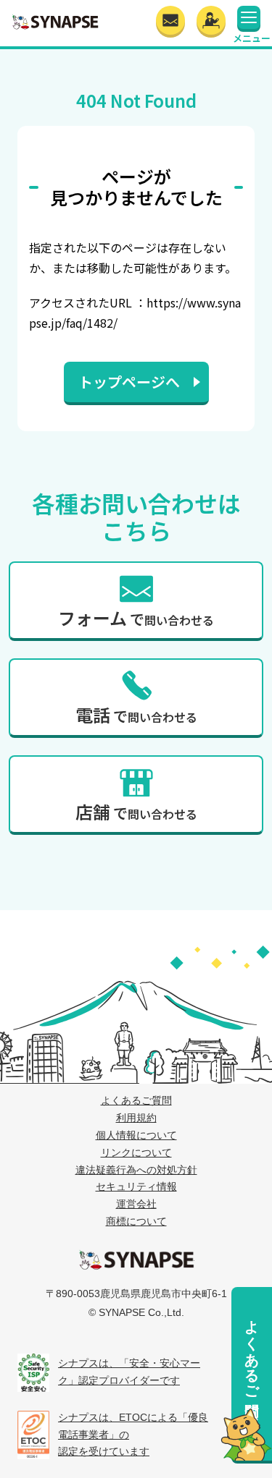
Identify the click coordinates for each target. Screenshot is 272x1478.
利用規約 (136, 1118)
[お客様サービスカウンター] (211, 20)
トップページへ (129, 381)
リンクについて (136, 1152)
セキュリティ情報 (136, 1186)
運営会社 (136, 1204)
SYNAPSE (55, 21)
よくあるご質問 (252, 1351)
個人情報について (136, 1135)
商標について (136, 1221)
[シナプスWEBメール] (170, 20)
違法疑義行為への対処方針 (136, 1170)
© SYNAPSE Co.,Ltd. (136, 1312)
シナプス (136, 1259)
